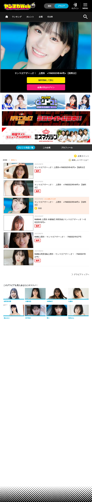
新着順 (5, 160)
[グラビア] (7, 16)
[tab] (25, 148)
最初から (14, 160)
